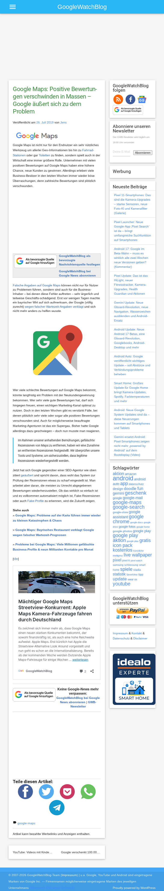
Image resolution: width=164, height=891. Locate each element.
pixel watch (136, 560)
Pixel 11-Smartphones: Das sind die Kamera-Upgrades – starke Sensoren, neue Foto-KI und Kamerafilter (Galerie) (132, 204)
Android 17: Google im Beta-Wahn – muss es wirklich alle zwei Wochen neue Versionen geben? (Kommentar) (131, 257)
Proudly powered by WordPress (134, 888)
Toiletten (44, 155)
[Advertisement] (82, 49)
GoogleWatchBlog (82, 6)
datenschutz (136, 484)
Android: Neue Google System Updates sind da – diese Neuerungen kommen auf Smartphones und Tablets (132, 419)
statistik (119, 574)
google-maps (26, 823)
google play (142, 531)
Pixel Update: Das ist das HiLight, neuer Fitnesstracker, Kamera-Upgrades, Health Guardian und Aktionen (131, 284)
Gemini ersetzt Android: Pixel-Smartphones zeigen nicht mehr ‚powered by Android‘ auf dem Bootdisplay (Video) (131, 445)
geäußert (27, 475)
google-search (129, 507)
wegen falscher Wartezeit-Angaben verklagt (54, 306)
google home (143, 527)
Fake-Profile (35, 501)
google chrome (128, 519)
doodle (130, 488)
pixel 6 (126, 560)
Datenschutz (121, 638)
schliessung (131, 565)
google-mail (133, 498)
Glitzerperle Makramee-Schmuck (51, 888)
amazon (130, 474)
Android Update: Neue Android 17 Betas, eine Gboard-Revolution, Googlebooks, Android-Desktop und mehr (129, 338)
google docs (136, 522)
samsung (118, 565)
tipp (140, 574)
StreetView (132, 574)
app (124, 483)
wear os (132, 579)
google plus (133, 541)
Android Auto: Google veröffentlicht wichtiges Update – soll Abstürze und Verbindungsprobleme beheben (132, 365)
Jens (63, 122)
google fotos (127, 526)
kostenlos (122, 550)
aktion (118, 473)
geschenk (135, 493)
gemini (118, 493)
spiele (126, 569)
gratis (145, 540)
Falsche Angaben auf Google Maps (36, 285)
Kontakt (137, 633)
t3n (16, 559)
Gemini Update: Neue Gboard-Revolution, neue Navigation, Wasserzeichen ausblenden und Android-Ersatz (132, 311)
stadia (137, 569)
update (120, 578)
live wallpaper (138, 555)
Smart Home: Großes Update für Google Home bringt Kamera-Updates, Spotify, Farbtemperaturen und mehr (131, 392)
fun (140, 488)
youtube (121, 584)
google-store (120, 512)
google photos (122, 531)
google (117, 498)
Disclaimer (140, 638)
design (118, 489)
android (123, 478)
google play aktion (125, 538)
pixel (117, 560)
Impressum (120, 633)
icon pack (122, 545)
